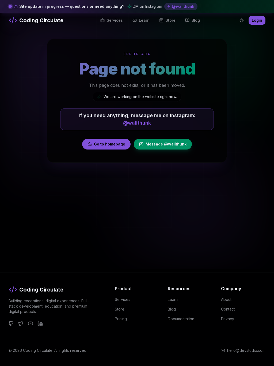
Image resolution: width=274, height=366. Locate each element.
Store (119, 309)
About (226, 299)
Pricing (121, 318)
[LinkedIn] (40, 323)
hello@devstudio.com (246, 350)
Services (122, 299)
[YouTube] (30, 323)
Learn (173, 299)
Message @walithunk (166, 144)
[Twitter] (21, 323)
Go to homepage (109, 144)
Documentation (181, 318)
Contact (228, 309)
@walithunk (183, 6)
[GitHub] (11, 323)
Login (257, 20)
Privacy (227, 318)
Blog (172, 309)
